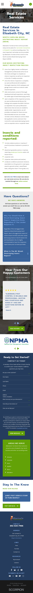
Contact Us (16, 552)
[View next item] (18, 323)
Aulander (9, 460)
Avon (8, 463)
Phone (4, 386)
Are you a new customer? (9, 372)
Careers (16, 562)
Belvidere (10, 472)
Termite (16, 548)
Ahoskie (9, 457)
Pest (16, 545)
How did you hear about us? (10, 404)
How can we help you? (8, 408)
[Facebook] (11, 570)
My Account (16, 559)
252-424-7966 (16, 525)
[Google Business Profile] (15, 570)
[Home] (16, 4)
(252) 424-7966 (11, 177)
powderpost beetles (16, 152)
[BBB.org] (18, 570)
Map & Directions (16, 538)
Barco (8, 469)
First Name (5, 377)
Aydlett (9, 466)
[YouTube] (21, 570)
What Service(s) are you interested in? (12, 399)
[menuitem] (9, 585)
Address (5, 395)
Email (4, 390)
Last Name (5, 381)
